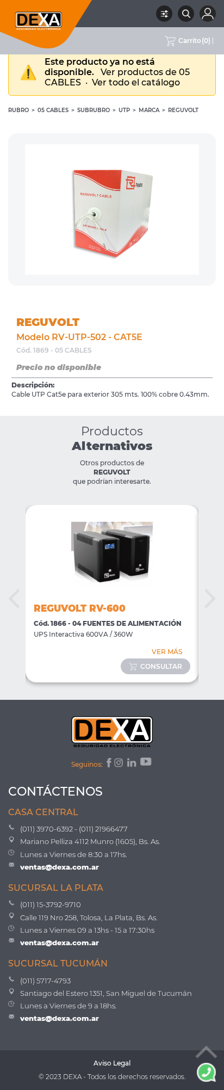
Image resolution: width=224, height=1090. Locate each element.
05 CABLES (53, 110)
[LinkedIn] (132, 764)
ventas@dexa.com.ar (59, 867)
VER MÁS (167, 652)
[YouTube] (146, 764)
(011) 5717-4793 (45, 980)
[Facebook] (108, 764)
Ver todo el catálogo (136, 82)
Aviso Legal (112, 1063)
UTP (124, 110)
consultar (161, 666)
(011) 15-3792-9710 (50, 904)
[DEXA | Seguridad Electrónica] (46, 24)
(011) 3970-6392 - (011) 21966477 (74, 828)
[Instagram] (119, 764)
